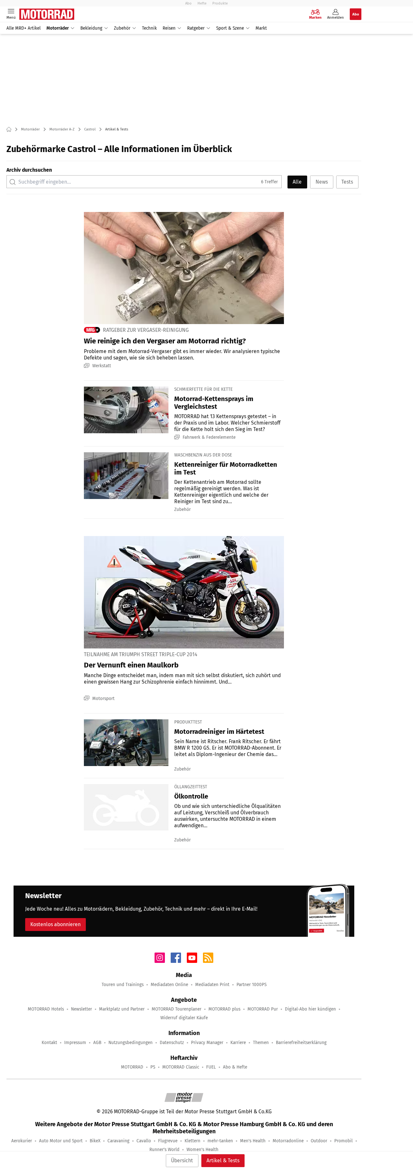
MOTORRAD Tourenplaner (176, 1009)
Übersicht (182, 1160)
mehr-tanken (220, 1141)
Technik (149, 28)
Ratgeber (196, 28)
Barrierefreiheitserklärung (301, 1042)
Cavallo (143, 1141)
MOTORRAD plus (224, 1009)
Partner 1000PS (252, 984)
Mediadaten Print (212, 984)
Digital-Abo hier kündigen (310, 1009)
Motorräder (57, 28)
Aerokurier (21, 1141)
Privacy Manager (207, 1042)
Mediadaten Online (169, 984)
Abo (188, 3)
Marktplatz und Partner (122, 1009)
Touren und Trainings (123, 984)
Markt (261, 28)
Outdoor (319, 1141)
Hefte (201, 3)
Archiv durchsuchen (29, 170)
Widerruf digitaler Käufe (184, 1018)
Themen (261, 1042)
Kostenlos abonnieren (55, 924)
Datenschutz (172, 1042)
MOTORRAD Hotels (46, 1009)
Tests (347, 182)
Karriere (238, 1042)
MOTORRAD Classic (180, 1067)
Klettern (192, 1141)
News (322, 182)
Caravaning (118, 1141)
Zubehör (122, 28)
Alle (297, 182)
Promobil (343, 1141)
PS (152, 1067)
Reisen (169, 28)
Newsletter (81, 1009)
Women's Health (202, 1149)
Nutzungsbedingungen (130, 1042)
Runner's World (164, 1149)
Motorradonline (288, 1141)
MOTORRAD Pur (262, 1009)
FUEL (211, 1067)
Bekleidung (91, 28)
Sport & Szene (230, 28)
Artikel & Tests (222, 1160)
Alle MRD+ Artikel (23, 28)
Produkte (220, 3)
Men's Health (253, 1141)
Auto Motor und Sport (61, 1141)
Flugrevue (167, 1141)
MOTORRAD (132, 1067)
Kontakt (49, 1042)
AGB (97, 1042)
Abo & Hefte (235, 1067)
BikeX (95, 1141)
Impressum (75, 1042)
